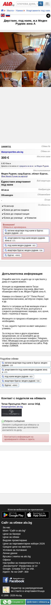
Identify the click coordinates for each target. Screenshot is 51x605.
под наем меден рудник (19, 245)
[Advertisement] (25, 114)
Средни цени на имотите (17, 546)
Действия (37, 602)
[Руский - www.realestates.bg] (7, 15)
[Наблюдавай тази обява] (47, 36)
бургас (10, 255)
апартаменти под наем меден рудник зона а (25, 239)
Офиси (7, 559)
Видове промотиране (15, 540)
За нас (6, 527)
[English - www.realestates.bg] (2, 15)
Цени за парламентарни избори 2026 (24, 543)
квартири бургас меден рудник (22, 250)
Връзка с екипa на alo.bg (17, 556)
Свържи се (17, 602)
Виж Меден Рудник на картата (14, 176)
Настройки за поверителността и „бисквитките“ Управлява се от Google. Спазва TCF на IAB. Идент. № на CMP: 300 (21, 567)
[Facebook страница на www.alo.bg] (13, 579)
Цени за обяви (11, 537)
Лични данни (10, 553)
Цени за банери (12, 534)
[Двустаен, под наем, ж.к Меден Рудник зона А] (25, 51)
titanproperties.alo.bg (12, 152)
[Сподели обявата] (48, 15)
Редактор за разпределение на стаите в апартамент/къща (27, 589)
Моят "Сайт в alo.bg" (14, 530)
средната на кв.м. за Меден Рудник (34, 166)
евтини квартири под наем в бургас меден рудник (24, 231)
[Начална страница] (8, 3)
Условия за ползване (15, 550)
